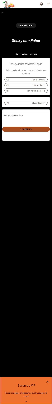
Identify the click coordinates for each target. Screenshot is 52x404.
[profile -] (41, 4)
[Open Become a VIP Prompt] (26, 401)
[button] (3, 13)
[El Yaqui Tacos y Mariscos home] (14, 4)
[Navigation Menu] (48, 4)
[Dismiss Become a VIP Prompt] (47, 381)
